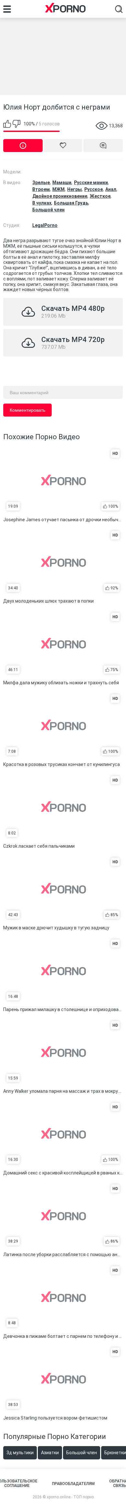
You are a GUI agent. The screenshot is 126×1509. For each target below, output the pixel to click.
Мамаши (61, 182)
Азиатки (50, 1452)
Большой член (48, 209)
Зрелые (41, 182)
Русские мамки (91, 182)
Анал (110, 189)
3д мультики (20, 1452)
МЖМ (58, 189)
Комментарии (103, 145)
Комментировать (27, 410)
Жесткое (100, 196)
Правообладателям (73, 1483)
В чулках (41, 203)
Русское (93, 189)
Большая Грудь (71, 203)
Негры (74, 189)
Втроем (41, 189)
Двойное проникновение (59, 196)
